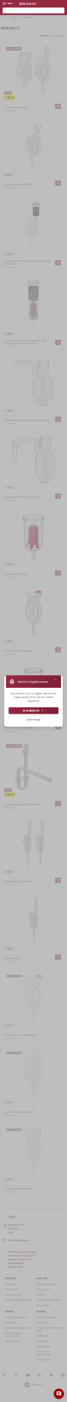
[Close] (55, 679)
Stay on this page (33, 719)
